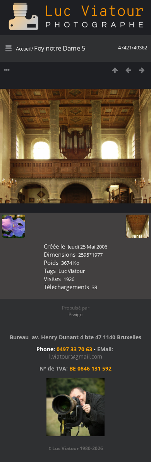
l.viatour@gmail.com (75, 356)
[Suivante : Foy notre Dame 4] (142, 70)
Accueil (23, 48)
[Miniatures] (115, 70)
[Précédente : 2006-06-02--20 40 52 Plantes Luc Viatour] (128, 70)
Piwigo (75, 314)
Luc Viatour (71, 270)
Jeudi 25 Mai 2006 (87, 246)
